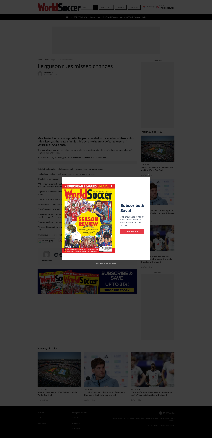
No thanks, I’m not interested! (106, 264)
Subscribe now (132, 231)
